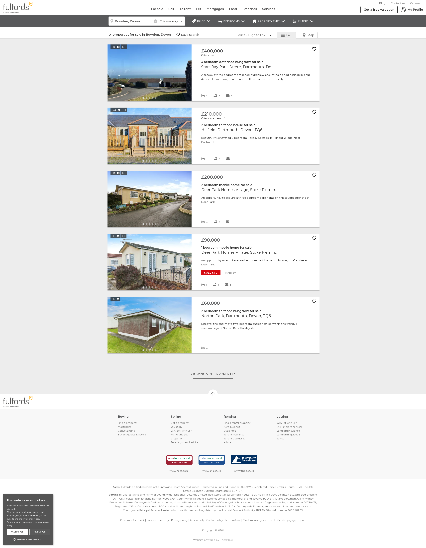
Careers (415, 3)
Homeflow (226, 540)
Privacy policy (179, 520)
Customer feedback (132, 520)
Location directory (158, 520)
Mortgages (215, 9)
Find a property (127, 422)
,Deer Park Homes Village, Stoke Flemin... (213, 199)
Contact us (398, 3)
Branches (249, 9)
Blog (382, 3)
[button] (28, 539)
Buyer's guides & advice (132, 434)
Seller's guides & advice (185, 442)
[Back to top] (21, 401)
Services (268, 9)
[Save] (314, 49)
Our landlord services (289, 426)
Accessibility (197, 520)
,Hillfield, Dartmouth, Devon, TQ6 (213, 136)
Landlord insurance (288, 430)
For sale (157, 9)
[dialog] (28, 519)
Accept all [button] (17, 531)
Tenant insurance (234, 434)
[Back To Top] (213, 394)
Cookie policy (214, 520)
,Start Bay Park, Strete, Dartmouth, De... (213, 72)
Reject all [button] (39, 531)
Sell (171, 9)
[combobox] (133, 21)
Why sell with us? (181, 430)
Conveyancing (126, 430)
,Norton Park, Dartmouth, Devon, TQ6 (213, 325)
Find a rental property (237, 422)
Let (198, 9)
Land (233, 9)
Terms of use (233, 520)
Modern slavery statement (259, 520)
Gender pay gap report (291, 520)
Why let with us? (287, 422)
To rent (185, 9)
